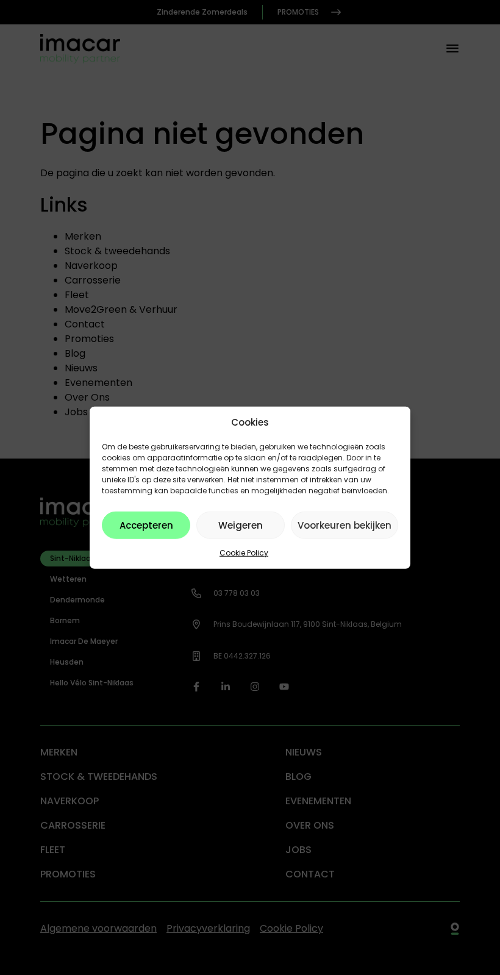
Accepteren (146, 524)
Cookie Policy (244, 553)
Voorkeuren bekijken (344, 524)
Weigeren (240, 524)
